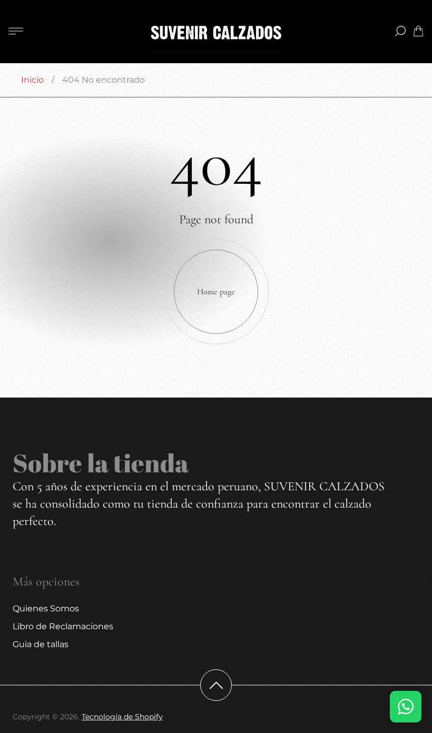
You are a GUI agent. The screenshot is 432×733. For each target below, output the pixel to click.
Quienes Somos (46, 608)
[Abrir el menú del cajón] (15, 31)
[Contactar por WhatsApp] (405, 706)
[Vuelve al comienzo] (216, 685)
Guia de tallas (40, 644)
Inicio (32, 80)
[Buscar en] (400, 31)
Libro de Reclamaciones (63, 626)
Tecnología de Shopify (122, 716)
